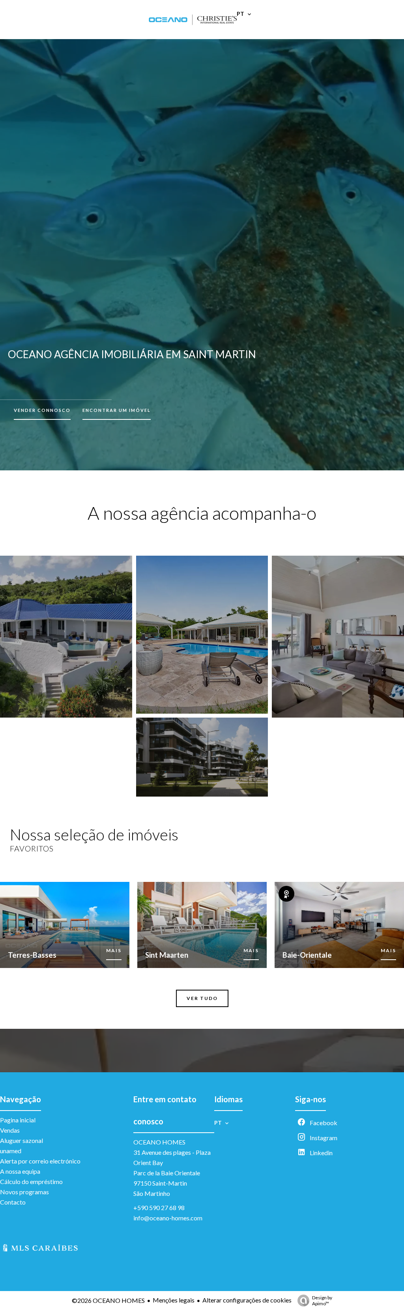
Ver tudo (202, 998)
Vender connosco (42, 410)
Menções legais (174, 1300)
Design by (322, 1300)
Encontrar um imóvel (116, 410)
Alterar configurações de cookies (247, 1300)
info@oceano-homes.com (167, 1218)
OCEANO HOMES (159, 1142)
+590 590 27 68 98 (159, 1207)
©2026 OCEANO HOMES (108, 1300)
